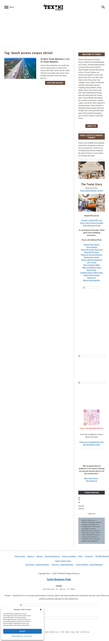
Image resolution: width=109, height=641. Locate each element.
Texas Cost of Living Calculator (91, 223)
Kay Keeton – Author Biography (37, 565)
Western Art (91, 278)
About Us (91, 126)
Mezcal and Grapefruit (91, 280)
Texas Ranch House (91, 252)
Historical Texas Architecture (91, 255)
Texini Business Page (59, 579)
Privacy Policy (28, 636)
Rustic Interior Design (91, 275)
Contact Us (89, 556)
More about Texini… (91, 478)
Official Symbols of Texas (91, 267)
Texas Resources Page (91, 225)
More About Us (91, 481)
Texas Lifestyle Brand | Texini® (91, 191)
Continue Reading (55, 83)
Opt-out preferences (17, 636)
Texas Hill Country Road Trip (91, 250)
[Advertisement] (54, 30)
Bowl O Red (91, 270)
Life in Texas (91, 262)
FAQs (80, 556)
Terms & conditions (69, 556)
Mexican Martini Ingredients (91, 260)
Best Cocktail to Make (91, 265)
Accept (22, 631)
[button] (41, 609)
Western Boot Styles (91, 257)
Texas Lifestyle (91, 247)
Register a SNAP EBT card (91, 220)
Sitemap (39, 556)
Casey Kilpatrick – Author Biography (89, 565)
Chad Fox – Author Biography (62, 565)
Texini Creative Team (63, 561)
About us (30, 556)
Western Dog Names (91, 245)
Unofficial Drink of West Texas (91, 273)
